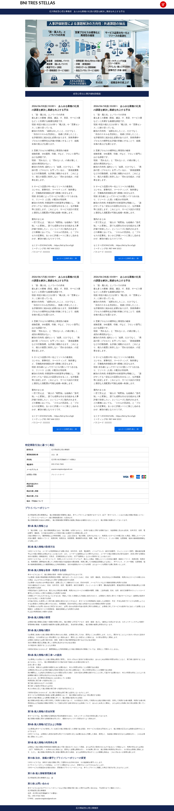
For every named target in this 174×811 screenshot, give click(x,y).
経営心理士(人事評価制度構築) (87, 94)
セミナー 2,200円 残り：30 (67, 258)
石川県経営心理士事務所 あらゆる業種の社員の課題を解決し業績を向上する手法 (87, 11)
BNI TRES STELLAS (37, 3)
